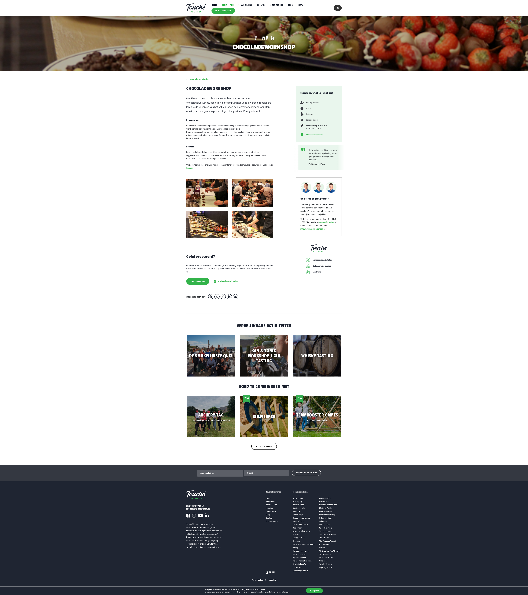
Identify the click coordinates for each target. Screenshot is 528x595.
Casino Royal (298, 515)
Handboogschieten (301, 551)
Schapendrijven (325, 518)
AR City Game (298, 498)
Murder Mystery (325, 511)
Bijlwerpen (297, 511)
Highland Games (299, 558)
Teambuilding (245, 5)
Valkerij (322, 548)
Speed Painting (325, 528)
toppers (189, 168)
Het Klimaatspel (299, 554)
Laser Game (324, 501)
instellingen (284, 592)
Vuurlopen (323, 561)
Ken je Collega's (299, 564)
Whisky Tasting (325, 564)
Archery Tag (297, 501)
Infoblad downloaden (228, 281)
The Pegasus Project (327, 541)
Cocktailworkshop (300, 525)
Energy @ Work (299, 538)
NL (267, 572)
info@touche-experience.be (312, 227)
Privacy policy (257, 580)
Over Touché (276, 5)
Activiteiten (228, 5)
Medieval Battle (325, 508)
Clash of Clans (298, 521)
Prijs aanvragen (223, 11)
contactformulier (326, 220)
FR (270, 572)
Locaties (261, 5)
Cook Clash (297, 528)
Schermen (323, 521)
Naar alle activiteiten (199, 79)
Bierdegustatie (299, 508)
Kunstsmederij (325, 498)
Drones (296, 534)
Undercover (324, 544)
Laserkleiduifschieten (328, 505)
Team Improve (325, 531)
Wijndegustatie (325, 567)
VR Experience (325, 554)
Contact (302, 5)
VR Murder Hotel (326, 558)
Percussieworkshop (327, 515)
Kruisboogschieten (300, 571)
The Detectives (325, 538)
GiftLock (296, 541)
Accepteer (314, 590)
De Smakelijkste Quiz (301, 531)
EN (273, 572)
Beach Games (298, 505)
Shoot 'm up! (324, 525)
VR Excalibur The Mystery (329, 551)
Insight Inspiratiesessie (302, 561)
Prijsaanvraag (198, 281)
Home (214, 5)
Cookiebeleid (270, 580)
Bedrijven (309, 114)
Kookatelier (297, 567)
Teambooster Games (327, 534)
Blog (290, 5)
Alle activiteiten (264, 446)
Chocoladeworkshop (301, 518)
